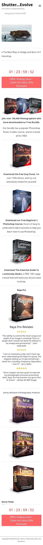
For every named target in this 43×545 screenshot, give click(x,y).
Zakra (36, 539)
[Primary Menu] (39, 6)
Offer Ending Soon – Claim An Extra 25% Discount (22, 82)
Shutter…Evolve (17, 4)
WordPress (21, 541)
